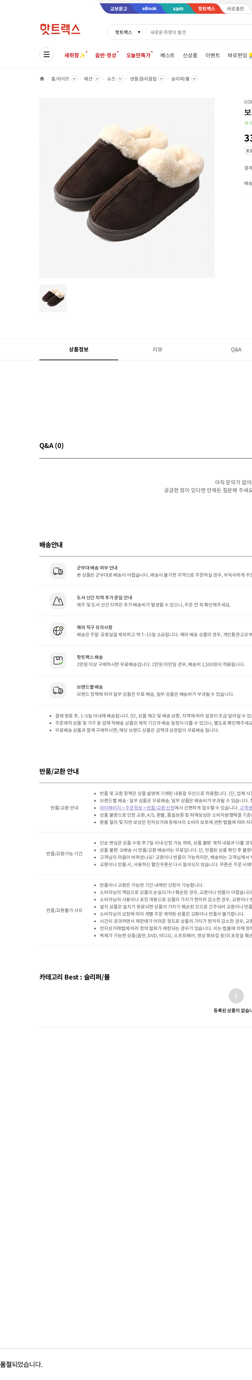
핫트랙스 (123, 32)
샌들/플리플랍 (143, 78)
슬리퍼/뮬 (180, 78)
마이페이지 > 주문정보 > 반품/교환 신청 (137, 807)
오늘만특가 (138, 55)
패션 (88, 78)
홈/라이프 (60, 78)
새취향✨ (74, 55)
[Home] (42, 78)
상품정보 (78, 349)
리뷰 (157, 349)
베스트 (167, 55)
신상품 (190, 55)
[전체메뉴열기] (46, 54)
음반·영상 (105, 55)
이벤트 (212, 55)
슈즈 (111, 78)
